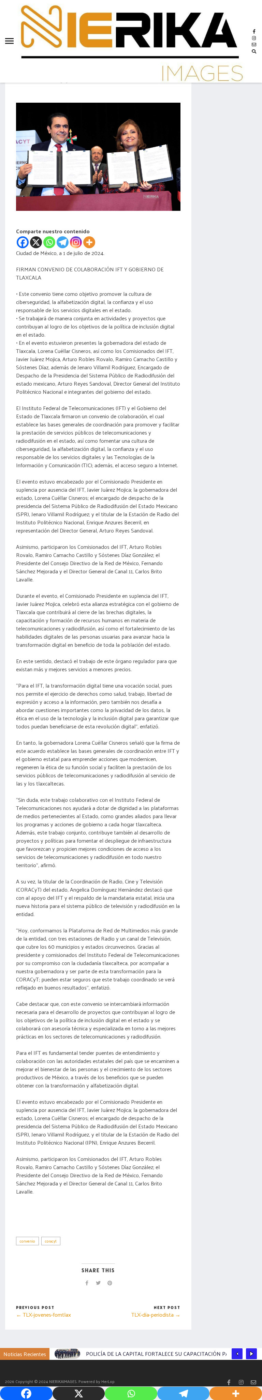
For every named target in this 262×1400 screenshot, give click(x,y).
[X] (36, 242)
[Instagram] (76, 242)
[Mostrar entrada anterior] (237, 1353)
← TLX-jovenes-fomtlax (43, 1314)
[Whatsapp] (49, 242)
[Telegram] (63, 242)
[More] (89, 242)
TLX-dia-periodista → (155, 1314)
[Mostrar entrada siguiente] (251, 1353)
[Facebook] (23, 242)
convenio (27, 1240)
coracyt (51, 1240)
